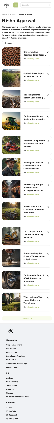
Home (4, 14)
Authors (13, 14)
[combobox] (35, 5)
